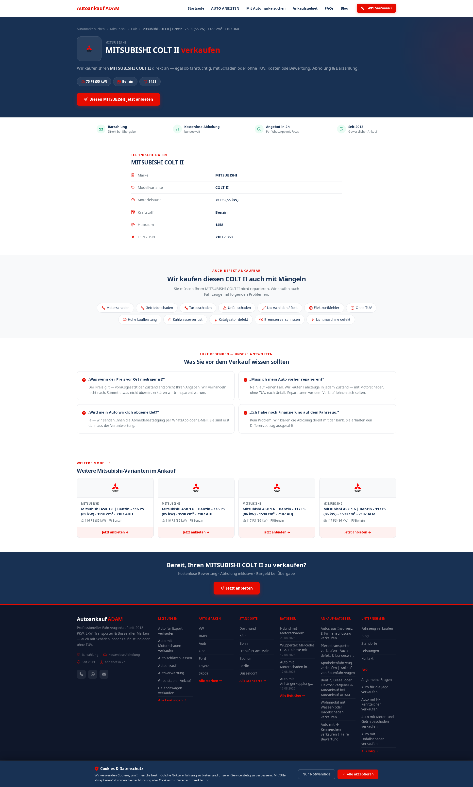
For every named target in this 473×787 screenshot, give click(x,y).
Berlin (244, 665)
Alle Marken (208, 680)
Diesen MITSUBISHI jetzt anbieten (121, 99)
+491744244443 (379, 8)
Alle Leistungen (170, 700)
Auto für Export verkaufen (170, 631)
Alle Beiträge (290, 695)
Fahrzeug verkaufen (377, 628)
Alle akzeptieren (360, 774)
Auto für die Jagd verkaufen (374, 689)
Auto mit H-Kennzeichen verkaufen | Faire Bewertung (335, 731)
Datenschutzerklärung (192, 780)
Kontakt (367, 658)
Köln (242, 635)
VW (201, 628)
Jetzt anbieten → (115, 532)
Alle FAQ (368, 751)
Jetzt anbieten (239, 588)
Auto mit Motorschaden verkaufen (169, 645)
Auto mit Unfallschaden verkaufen (372, 739)
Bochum (246, 658)
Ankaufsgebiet (305, 8)
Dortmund (247, 628)
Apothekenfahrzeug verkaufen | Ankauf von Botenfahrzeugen (338, 667)
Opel (202, 650)
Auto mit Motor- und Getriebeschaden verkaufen (377, 721)
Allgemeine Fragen (376, 679)
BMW (203, 635)
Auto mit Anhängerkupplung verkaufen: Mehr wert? (295, 681)
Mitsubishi (117, 29)
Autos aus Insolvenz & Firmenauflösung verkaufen (337, 633)
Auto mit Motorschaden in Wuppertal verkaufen (297, 664)
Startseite (196, 8)
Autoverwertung (171, 673)
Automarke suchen (91, 29)
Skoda (203, 673)
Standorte (369, 643)
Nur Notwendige (316, 774)
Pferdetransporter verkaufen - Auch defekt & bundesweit (337, 650)
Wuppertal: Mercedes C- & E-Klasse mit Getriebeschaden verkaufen (297, 647)
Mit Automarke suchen (266, 8)
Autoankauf (98, 8)
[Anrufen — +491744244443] (81, 674)
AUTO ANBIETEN (225, 8)
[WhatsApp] (92, 674)
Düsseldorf (248, 673)
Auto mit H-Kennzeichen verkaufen (371, 704)
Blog (344, 8)
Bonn (243, 643)
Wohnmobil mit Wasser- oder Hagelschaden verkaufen (333, 709)
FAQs (329, 8)
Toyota (204, 665)
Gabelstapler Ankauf (174, 680)
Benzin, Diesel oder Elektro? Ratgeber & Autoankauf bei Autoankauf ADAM (337, 687)
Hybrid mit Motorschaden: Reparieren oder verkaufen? (293, 630)
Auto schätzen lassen (175, 658)
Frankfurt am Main (254, 650)
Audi (202, 643)
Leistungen (370, 650)
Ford (202, 658)
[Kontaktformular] (104, 674)
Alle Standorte (250, 680)
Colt (134, 29)
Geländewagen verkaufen (170, 690)
